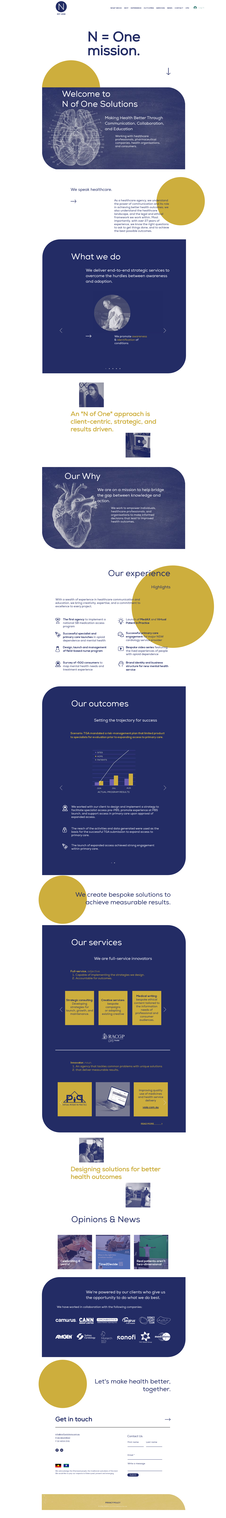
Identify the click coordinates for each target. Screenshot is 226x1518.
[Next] (165, 330)
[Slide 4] (116, 368)
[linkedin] (61, 1450)
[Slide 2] (109, 368)
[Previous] (61, 330)
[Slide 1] (105, 368)
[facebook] (57, 1450)
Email (130, 1455)
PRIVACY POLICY (112, 1503)
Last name (151, 1442)
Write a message (136, 1464)
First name (133, 1442)
